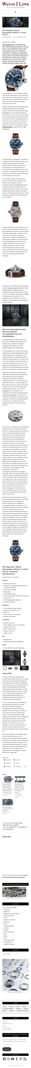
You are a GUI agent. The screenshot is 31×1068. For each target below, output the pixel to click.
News (5, 934)
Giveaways (7, 922)
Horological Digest (9, 926)
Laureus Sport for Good (9, 395)
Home (4, 1025)
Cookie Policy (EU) (7, 1023)
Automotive (7, 909)
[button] (11, 658)
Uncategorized (8, 942)
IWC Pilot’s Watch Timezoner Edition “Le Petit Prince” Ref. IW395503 (7, 808)
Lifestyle (6, 930)
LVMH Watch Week (9, 932)
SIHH (5, 938)
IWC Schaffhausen (7, 45)
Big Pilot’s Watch (12, 288)
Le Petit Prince (18, 185)
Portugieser (5, 391)
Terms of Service (7, 1029)
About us (4, 1021)
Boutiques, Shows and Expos (11, 913)
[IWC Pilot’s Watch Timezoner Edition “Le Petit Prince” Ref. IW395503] (7, 802)
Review (6, 936)
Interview (6, 928)
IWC (26, 93)
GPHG (5, 924)
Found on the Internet (10, 920)
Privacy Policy (6, 1027)
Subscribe (6, 1049)
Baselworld (7, 911)
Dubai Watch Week (9, 915)
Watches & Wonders (9, 944)
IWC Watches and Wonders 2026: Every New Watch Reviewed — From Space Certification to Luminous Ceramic (19, 787)
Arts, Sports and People (10, 907)
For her (6, 917)
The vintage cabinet (9, 940)
